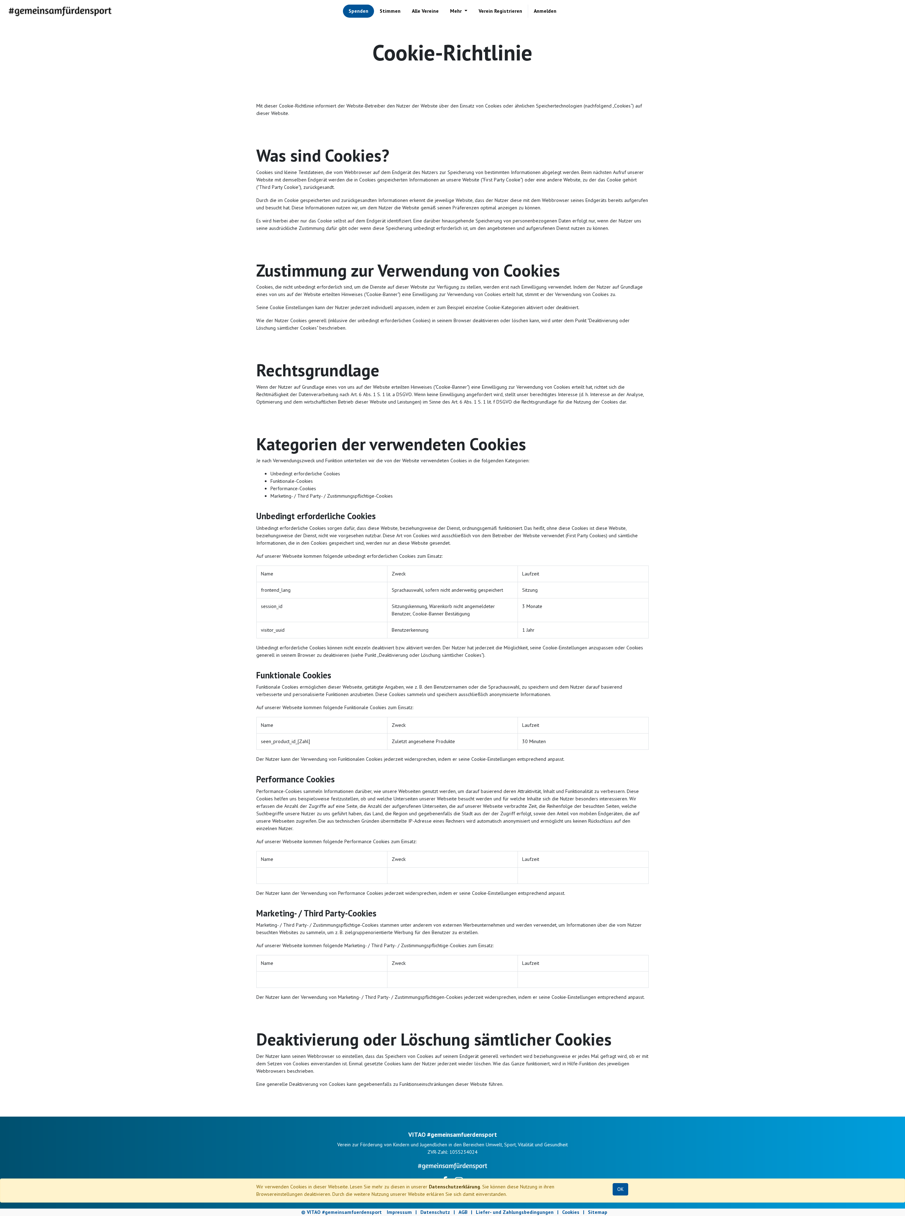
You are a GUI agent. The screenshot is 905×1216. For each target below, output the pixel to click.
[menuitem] (358, 11)
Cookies (570, 1212)
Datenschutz (435, 1212)
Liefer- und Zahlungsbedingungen (515, 1212)
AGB (463, 1212)
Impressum (399, 1212)
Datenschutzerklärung (454, 1186)
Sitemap (597, 1212)
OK (620, 1189)
